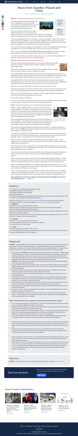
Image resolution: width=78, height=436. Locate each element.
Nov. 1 (32, 178)
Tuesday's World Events (47, 14)
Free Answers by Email (39, 426)
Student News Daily (15, 2)
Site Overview (28, 426)
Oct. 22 (26, 178)
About (22, 426)
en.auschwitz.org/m (60, 361)
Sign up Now (41, 375)
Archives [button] (27, 1)
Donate (56, 426)
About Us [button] (51, 1)
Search (59, 1)
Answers (35, 1)
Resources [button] (43, 1)
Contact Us (50, 426)
